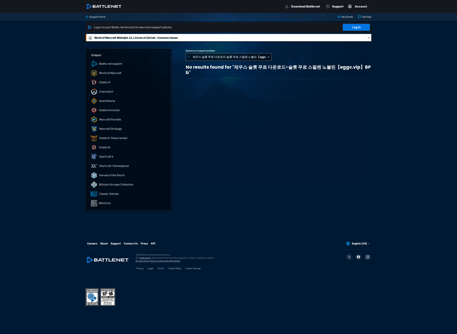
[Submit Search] (188, 57)
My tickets (347, 16)
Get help (366, 16)
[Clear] (268, 57)
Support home (97, 16)
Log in (356, 27)
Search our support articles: (200, 51)
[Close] (368, 37)
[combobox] (228, 57)
